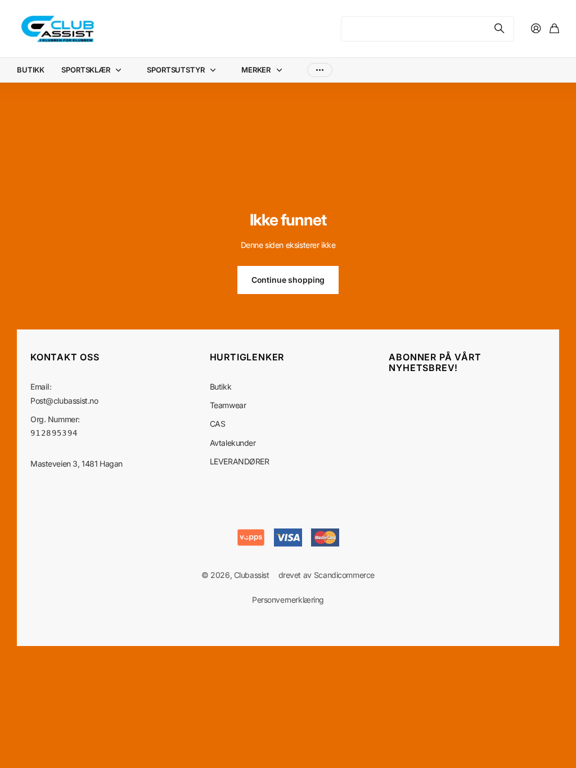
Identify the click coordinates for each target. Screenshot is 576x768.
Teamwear (228, 405)
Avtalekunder (233, 443)
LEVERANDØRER (239, 461)
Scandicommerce (344, 575)
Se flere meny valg (319, 70)
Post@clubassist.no (64, 400)
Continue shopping (288, 279)
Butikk (220, 386)
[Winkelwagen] (554, 29)
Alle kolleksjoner (121, 70)
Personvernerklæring (288, 599)
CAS (218, 423)
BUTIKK (30, 69)
